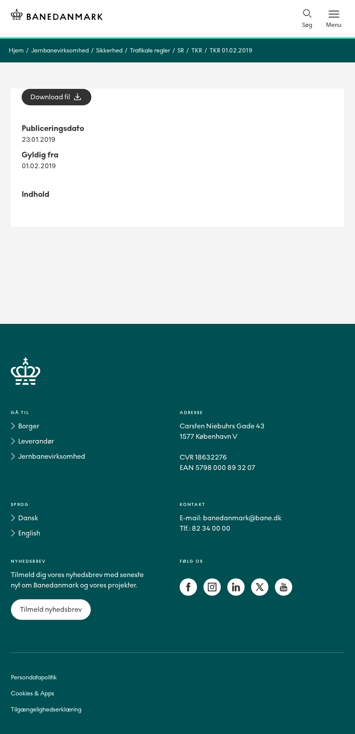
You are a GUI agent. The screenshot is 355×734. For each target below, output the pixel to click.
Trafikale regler (150, 50)
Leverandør (36, 441)
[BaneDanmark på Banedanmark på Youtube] (283, 593)
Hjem (16, 50)
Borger (28, 426)
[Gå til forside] (177, 381)
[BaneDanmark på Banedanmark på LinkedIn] (236, 593)
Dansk (28, 518)
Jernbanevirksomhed (60, 50)
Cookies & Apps (32, 693)
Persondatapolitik (34, 677)
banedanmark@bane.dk (242, 518)
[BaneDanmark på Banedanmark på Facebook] (188, 593)
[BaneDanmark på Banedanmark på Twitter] (259, 593)
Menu (334, 24)
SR (181, 50)
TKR (196, 50)
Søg (307, 25)
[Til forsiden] (57, 16)
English (29, 533)
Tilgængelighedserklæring (46, 709)
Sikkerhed (109, 50)
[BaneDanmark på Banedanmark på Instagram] (212, 593)
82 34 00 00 (211, 528)
